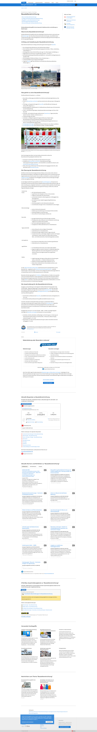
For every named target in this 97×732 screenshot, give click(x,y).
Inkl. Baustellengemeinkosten (54, 418)
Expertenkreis (24, 724)
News (53, 2)
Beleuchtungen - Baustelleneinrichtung (30, 435)
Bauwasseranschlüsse (27, 445)
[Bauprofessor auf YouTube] (29, 726)
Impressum (42, 724)
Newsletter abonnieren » (64, 727)
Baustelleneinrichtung (26, 408)
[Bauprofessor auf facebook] (25, 726)
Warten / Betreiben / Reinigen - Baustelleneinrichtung (32, 437)
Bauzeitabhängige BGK (33, 713)
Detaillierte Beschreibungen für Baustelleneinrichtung (32, 608)
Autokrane (25, 443)
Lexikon (23, 2)
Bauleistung (31, 711)
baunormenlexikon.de (49, 573)
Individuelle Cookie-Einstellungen (27, 721)
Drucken (36, 332)
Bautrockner (25, 438)
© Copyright (58, 332)
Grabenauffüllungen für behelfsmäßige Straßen (31, 446)
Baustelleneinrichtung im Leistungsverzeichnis (48, 711)
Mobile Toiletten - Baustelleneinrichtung (30, 606)
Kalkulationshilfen (39, 2)
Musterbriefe (30, 2)
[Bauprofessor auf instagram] (27, 726)
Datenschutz (42, 725)
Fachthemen (47, 2)
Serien (57, 2)
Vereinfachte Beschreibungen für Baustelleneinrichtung (33, 434)
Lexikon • (22, 7)
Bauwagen (25, 441)
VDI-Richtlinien (33, 466)
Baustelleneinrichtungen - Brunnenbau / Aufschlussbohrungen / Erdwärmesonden (37, 609)
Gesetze (40, 466)
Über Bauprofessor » (30, 328)
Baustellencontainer (26, 440)
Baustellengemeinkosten (62, 711)
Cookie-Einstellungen (43, 728)
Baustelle (36, 711)
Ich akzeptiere (49, 721)
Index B (25, 7)
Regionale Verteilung (31, 422)
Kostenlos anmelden (70, 1)
